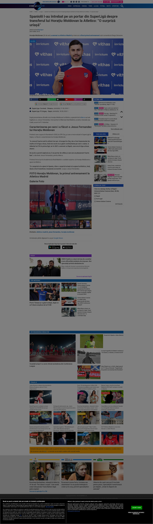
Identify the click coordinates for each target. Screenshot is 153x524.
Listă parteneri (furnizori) (74, 511)
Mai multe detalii (50, 506)
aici (20, 515)
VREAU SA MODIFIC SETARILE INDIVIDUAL (136, 513)
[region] (76, 511)
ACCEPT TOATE (136, 507)
